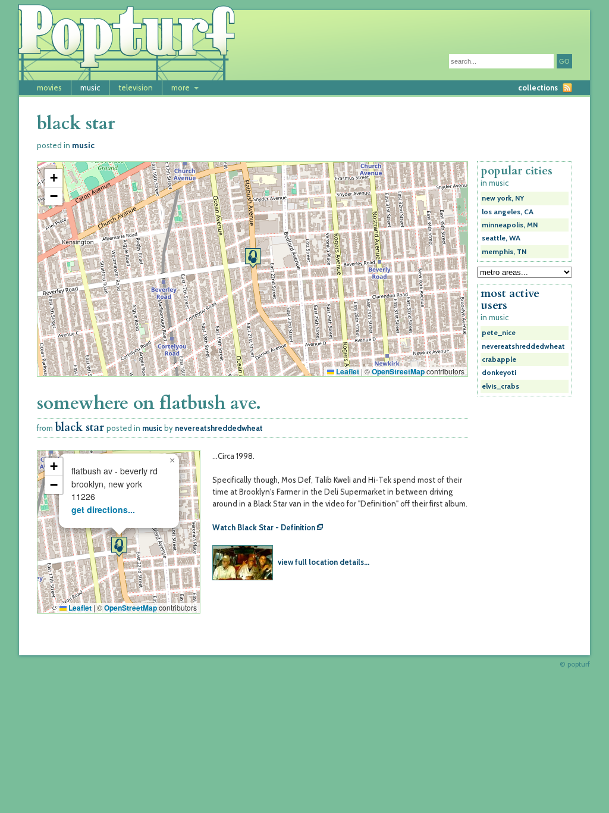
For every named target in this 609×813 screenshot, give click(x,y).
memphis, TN (504, 252)
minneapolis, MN (510, 225)
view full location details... (323, 562)
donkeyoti (499, 372)
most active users (510, 299)
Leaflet (346, 371)
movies (49, 87)
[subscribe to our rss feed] (567, 87)
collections (538, 87)
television (135, 87)
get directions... (103, 509)
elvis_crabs (500, 386)
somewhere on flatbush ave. (149, 403)
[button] (252, 258)
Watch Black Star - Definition (263, 527)
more (180, 87)
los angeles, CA (507, 212)
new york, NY (503, 198)
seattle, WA (501, 238)
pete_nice (499, 333)
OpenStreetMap (398, 371)
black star (79, 427)
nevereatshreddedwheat (219, 428)
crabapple (499, 359)
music (90, 87)
